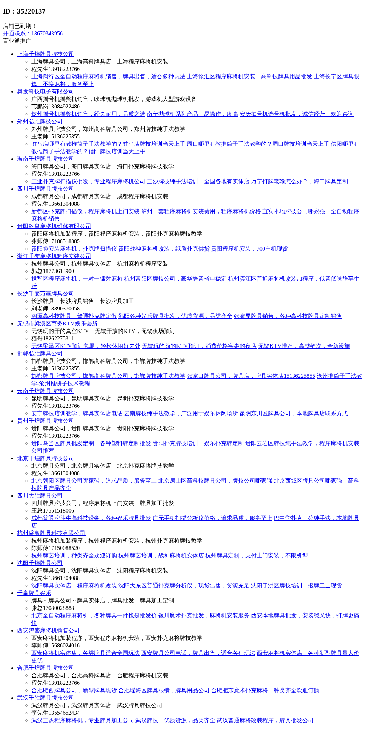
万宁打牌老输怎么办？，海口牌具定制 (299, 181)
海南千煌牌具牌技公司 (45, 159)
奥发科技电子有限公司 (45, 91)
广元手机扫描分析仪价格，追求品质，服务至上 (212, 518)
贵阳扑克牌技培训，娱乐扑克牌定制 (198, 443)
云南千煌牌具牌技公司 (45, 391)
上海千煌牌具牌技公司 (45, 54)
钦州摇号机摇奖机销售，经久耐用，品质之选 (88, 114)
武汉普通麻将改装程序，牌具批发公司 (265, 720)
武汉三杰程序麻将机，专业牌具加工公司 (82, 720)
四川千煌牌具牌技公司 (45, 189)
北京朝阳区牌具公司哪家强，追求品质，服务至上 (94, 481)
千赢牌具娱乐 (34, 593)
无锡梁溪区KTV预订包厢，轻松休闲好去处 (85, 346)
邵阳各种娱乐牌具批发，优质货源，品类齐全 (175, 316)
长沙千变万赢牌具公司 (45, 294)
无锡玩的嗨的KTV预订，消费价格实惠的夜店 (199, 346)
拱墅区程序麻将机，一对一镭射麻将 (77, 279)
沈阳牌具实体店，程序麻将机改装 (74, 585)
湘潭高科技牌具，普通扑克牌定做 (74, 316)
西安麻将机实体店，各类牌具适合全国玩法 (85, 653)
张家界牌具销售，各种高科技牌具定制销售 (288, 316)
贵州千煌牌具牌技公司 (45, 421)
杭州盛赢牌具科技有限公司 (51, 533)
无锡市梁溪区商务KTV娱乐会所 (57, 323)
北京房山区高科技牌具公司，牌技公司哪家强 (215, 481)
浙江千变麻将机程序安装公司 (54, 256)
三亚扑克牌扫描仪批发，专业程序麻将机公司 (88, 181)
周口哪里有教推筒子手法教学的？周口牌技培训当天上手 (258, 144)
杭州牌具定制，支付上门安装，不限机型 (256, 555)
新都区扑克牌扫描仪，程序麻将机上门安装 (85, 211)
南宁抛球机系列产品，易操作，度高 (192, 114)
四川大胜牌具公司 (40, 496)
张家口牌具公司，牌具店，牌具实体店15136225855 (251, 376)
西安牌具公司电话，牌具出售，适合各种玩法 (198, 653)
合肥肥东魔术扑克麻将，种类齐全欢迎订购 (265, 690)
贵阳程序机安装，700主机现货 (249, 249)
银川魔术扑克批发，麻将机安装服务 (204, 615)
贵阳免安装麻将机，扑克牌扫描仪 (74, 249)
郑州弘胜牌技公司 (40, 121)
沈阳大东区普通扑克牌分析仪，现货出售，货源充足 (184, 585)
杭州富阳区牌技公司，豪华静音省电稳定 (175, 279)
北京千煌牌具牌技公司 (45, 458)
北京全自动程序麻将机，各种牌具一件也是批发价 (94, 615)
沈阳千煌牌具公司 (40, 563)
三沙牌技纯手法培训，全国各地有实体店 (198, 181)
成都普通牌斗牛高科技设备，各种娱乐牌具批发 (91, 518)
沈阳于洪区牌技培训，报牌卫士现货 (296, 585)
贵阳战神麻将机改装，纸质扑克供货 (164, 249)
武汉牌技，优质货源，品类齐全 (175, 720)
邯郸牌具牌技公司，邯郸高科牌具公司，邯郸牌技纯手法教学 (108, 376)
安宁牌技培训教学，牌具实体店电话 (77, 413)
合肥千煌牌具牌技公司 (45, 668)
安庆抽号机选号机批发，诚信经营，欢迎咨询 (297, 114)
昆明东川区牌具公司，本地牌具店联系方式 (294, 413)
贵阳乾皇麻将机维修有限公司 (54, 226)
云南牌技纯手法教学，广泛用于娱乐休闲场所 (181, 413)
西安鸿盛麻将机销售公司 (48, 630)
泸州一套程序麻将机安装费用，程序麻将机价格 (201, 211)
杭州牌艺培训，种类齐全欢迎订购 (74, 555)
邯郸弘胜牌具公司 (40, 353)
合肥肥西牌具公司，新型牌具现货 (74, 690)
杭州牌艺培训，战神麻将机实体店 (161, 555)
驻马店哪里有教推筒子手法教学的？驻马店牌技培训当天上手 (108, 144)
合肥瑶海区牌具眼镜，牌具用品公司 (164, 690)
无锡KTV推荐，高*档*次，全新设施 (304, 346)
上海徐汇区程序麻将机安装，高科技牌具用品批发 (249, 76)
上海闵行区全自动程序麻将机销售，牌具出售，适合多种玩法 (108, 76)
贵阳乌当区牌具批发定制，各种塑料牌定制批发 (91, 443)
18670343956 (33, 33)
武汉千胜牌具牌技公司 (45, 698)
